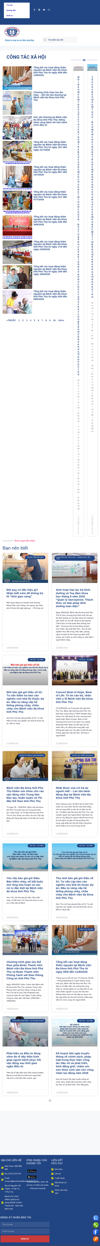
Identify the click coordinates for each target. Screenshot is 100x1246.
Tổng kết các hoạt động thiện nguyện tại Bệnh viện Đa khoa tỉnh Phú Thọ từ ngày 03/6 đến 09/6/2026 (50, 295)
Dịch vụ (10, 16)
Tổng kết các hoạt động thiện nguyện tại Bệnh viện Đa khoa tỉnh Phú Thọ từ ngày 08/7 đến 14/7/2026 (50, 171)
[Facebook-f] (34, 10)
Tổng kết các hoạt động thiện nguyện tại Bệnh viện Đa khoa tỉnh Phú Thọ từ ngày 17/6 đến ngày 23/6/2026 (50, 245)
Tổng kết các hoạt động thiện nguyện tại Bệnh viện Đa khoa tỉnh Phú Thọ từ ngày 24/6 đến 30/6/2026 (50, 220)
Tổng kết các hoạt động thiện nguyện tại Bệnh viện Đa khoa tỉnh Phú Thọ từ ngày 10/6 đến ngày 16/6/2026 (50, 270)
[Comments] (49, 10)
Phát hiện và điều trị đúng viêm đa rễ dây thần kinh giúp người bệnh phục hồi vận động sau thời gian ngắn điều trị (24, 1060)
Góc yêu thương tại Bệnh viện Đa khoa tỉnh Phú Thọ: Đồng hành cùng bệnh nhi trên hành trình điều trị (50, 121)
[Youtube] (44, 10)
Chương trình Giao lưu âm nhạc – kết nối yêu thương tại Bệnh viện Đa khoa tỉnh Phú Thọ (49, 96)
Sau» (61, 320)
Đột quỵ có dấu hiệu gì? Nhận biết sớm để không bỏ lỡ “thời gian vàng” (25, 593)
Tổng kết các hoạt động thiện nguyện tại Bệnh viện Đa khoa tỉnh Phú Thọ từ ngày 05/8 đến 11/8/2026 (50, 71)
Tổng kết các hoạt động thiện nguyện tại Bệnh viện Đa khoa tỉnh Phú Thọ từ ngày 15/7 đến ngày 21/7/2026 (50, 146)
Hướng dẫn (11, 10)
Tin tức (10, 5)
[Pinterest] (39, 10)
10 (54, 320)
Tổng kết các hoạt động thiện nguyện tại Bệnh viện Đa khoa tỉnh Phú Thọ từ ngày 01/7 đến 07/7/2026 (50, 196)
